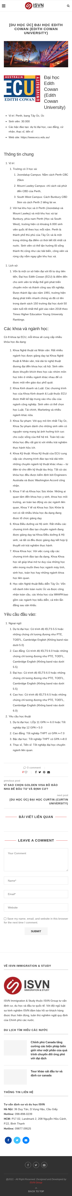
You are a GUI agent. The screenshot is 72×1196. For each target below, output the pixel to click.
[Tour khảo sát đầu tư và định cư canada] (15, 1077)
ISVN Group (36, 1182)
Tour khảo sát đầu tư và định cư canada (46, 1073)
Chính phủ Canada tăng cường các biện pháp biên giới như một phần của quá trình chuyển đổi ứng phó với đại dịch (49, 1050)
